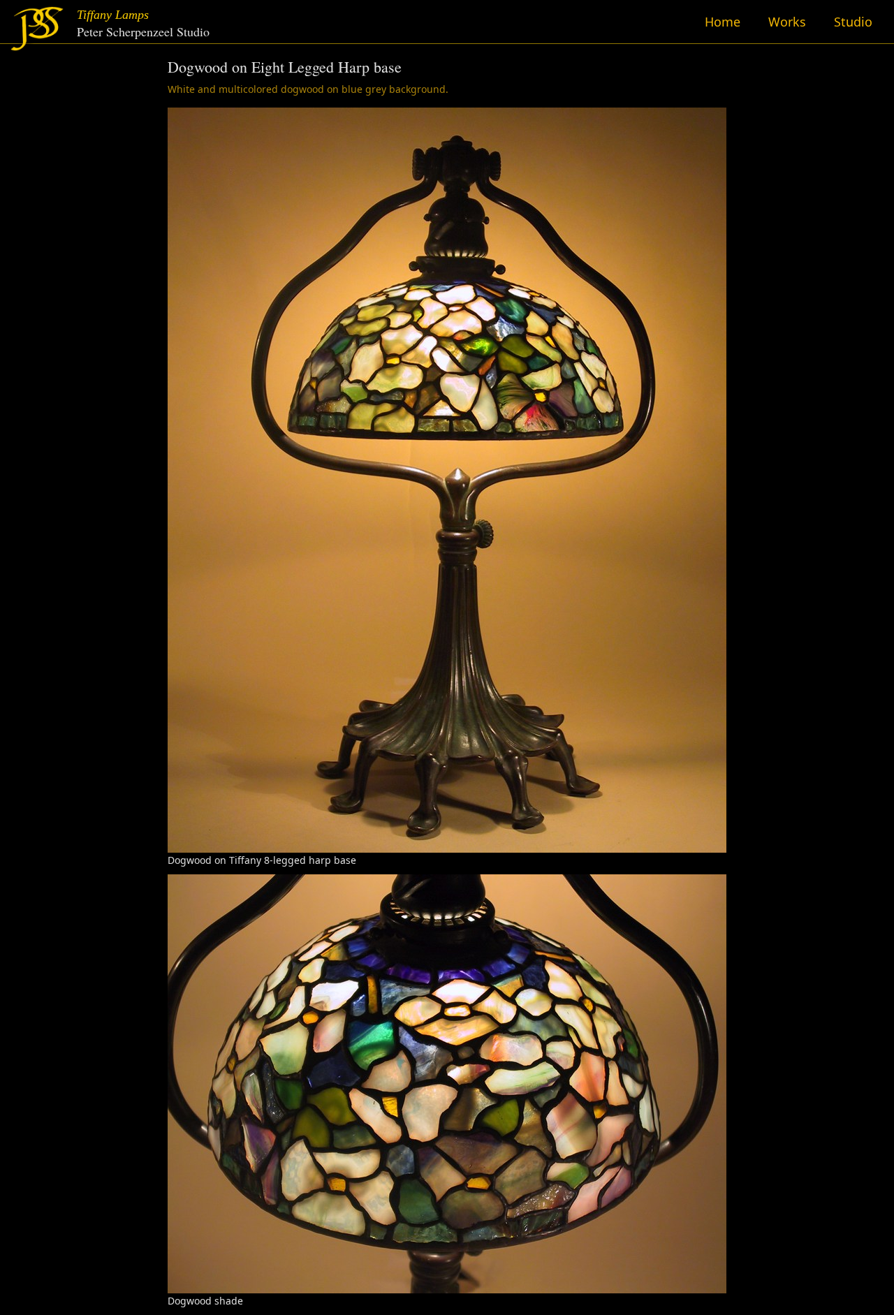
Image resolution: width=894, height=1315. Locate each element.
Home (722, 21)
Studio (853, 21)
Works (787, 21)
